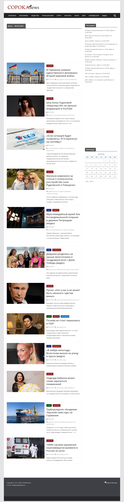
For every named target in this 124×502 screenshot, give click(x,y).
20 (96, 172)
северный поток (70, 422)
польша (67, 79)
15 (105, 169)
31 (114, 176)
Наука (76, 15)
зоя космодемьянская (57, 230)
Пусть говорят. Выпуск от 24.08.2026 (97, 77)
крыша (63, 269)
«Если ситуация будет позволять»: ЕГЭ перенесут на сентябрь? (61, 138)
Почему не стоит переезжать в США (63, 322)
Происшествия (48, 15)
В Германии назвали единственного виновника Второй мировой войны (61, 72)
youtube (50, 115)
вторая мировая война (65, 300)
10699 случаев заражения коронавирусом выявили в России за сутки (62, 447)
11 (87, 169)
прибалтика (73, 79)
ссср (78, 300)
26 (92, 176)
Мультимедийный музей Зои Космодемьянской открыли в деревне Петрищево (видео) (63, 219)
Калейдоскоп (94, 15)
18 (87, 172)
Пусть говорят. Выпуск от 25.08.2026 (97, 41)
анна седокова (57, 115)
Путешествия (64, 316)
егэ (49, 148)
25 (87, 176)
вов (57, 79)
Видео (104, 15)
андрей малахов (52, 191)
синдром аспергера (52, 193)
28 (101, 176)
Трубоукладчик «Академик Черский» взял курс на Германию (61, 412)
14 (101, 169)
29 (105, 176)
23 (110, 172)
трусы (64, 360)
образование (50, 150)
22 (105, 172)
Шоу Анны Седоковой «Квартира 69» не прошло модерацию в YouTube (61, 105)
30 (110, 176)
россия (66, 454)
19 (92, 172)
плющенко (61, 191)
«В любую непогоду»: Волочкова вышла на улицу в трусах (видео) (62, 353)
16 (110, 169)
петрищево (71, 230)
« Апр (87, 181)
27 (96, 176)
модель (68, 269)
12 (92, 169)
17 (114, 169)
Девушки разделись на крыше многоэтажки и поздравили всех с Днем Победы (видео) (60, 258)
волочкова (59, 360)
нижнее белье (75, 269)
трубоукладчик (50, 424)
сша (65, 327)
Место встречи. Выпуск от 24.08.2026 (97, 73)
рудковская (68, 191)
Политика (12, 15)
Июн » (92, 181)
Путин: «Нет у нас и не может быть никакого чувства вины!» (63, 293)
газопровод (62, 422)
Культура (67, 15)
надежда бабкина (69, 388)
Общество (35, 15)
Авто (84, 15)
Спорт (59, 15)
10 (114, 165)
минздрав (61, 148)
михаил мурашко (69, 148)
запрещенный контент (68, 115)
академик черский (53, 422)
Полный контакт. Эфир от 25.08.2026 (97, 65)
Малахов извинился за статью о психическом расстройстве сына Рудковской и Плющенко (60, 180)
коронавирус (54, 148)
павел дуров (59, 327)
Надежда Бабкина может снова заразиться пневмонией (60, 381)
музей (65, 230)
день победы (57, 269)
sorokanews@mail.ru (18, 485)
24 (114, 172)
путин (74, 300)
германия (62, 79)
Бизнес (49, 316)
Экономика (23, 15)
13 (96, 169)
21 (101, 172)
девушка (50, 269)
